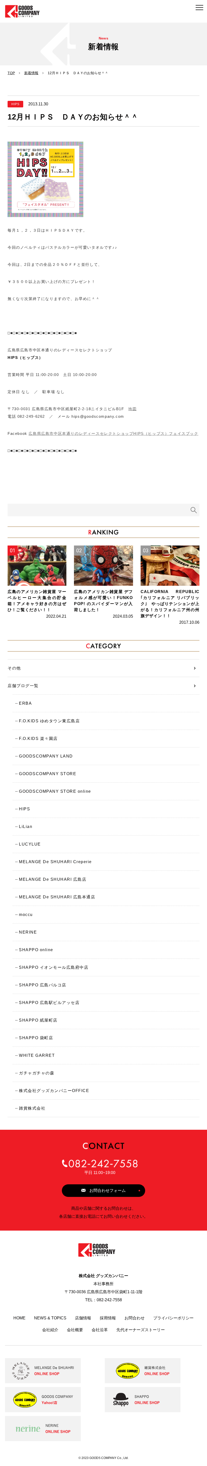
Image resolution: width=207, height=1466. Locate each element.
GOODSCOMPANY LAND (46, 756)
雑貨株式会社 (32, 1108)
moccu (26, 914)
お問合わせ (134, 1318)
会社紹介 (50, 1330)
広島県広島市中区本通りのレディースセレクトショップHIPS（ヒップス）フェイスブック (113, 433)
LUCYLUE (30, 844)
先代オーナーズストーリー (140, 1330)
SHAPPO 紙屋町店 (38, 1020)
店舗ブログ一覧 (23, 686)
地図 (132, 409)
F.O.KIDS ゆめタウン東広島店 (49, 721)
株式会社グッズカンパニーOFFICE (54, 1090)
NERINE (28, 932)
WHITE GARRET (37, 1055)
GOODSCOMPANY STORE (47, 774)
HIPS (24, 809)
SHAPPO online (36, 950)
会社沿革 (100, 1330)
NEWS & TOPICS (50, 1318)
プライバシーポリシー (173, 1318)
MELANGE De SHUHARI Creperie (55, 862)
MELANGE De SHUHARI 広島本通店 (57, 897)
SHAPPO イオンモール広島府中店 (53, 967)
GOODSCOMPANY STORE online (55, 791)
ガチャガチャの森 (36, 1073)
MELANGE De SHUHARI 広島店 (52, 879)
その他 (14, 668)
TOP (11, 73)
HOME (19, 1318)
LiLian (25, 826)
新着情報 (31, 73)
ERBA (25, 703)
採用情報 (108, 1318)
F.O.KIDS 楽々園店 (38, 738)
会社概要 (75, 1330)
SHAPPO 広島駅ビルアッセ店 (49, 1002)
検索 (193, 510)
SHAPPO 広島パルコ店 (42, 985)
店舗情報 (83, 1318)
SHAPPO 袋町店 (36, 1038)
